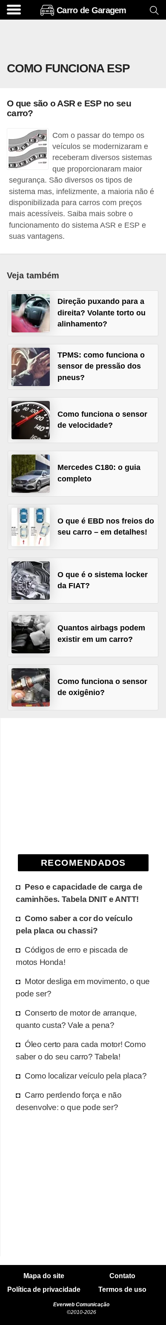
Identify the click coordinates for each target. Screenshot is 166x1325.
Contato (122, 1276)
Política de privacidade (43, 1289)
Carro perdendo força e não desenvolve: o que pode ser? (69, 1101)
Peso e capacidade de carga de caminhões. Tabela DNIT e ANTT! (79, 893)
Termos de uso (122, 1289)
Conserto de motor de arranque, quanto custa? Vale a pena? (76, 1019)
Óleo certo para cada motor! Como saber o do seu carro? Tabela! (81, 1050)
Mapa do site (43, 1276)
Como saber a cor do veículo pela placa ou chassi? (74, 924)
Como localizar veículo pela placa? (85, 1075)
